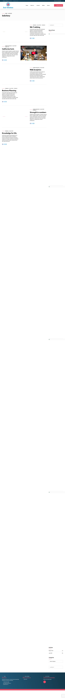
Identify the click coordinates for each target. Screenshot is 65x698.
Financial (34, 25)
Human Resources (8, 45)
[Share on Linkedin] (33, 38)
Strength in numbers (38, 112)
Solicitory (39, 25)
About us (32, 5)
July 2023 (50, 653)
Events (48, 5)
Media (43, 5)
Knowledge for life (9, 133)
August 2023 (51, 650)
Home (27, 5)
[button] (4, 32)
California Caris (8, 49)
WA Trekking (35, 27)
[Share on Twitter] (32, 38)
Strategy (43, 25)
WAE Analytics (35, 69)
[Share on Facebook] (30, 38)
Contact (38, 5)
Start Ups (7, 46)
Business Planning (9, 90)
